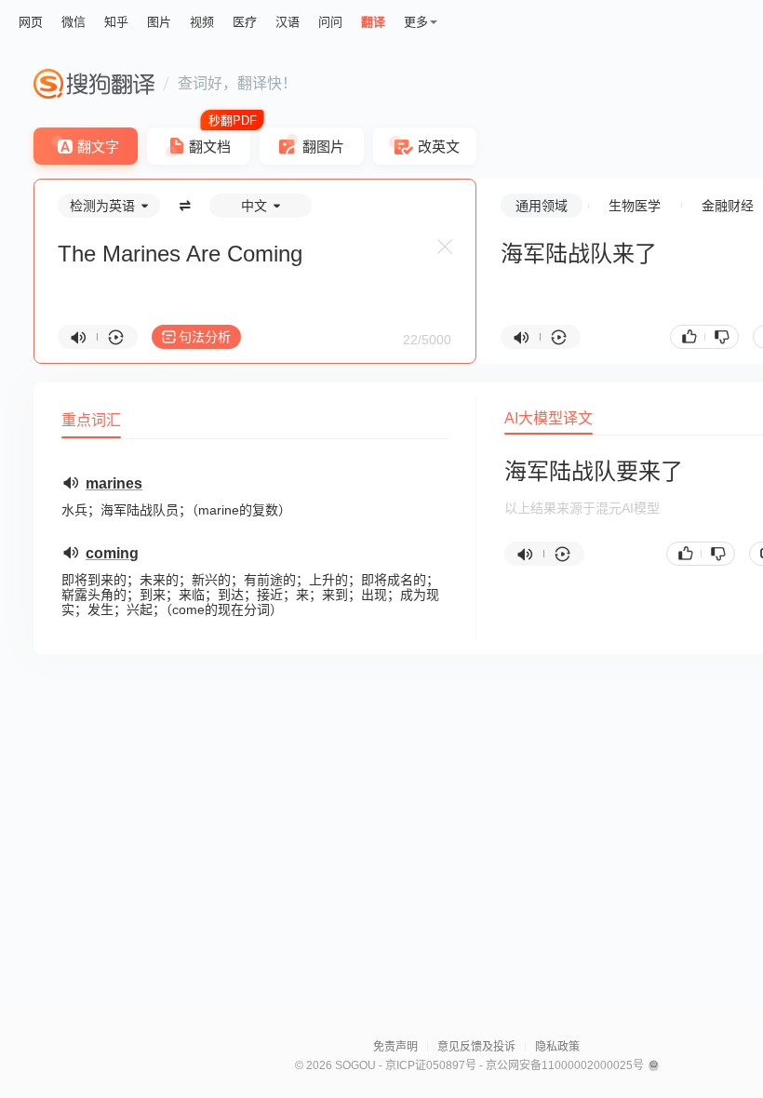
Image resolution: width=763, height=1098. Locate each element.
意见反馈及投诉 (476, 1046)
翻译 (373, 22)
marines (114, 483)
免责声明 (395, 1046)
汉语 (287, 22)
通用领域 (541, 205)
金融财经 (728, 205)
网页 (31, 22)
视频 (202, 22)
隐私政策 (557, 1046)
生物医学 (635, 205)
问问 (330, 22)
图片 (159, 22)
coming (112, 553)
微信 (73, 22)
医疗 (245, 22)
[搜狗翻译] (93, 84)
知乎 (116, 22)
